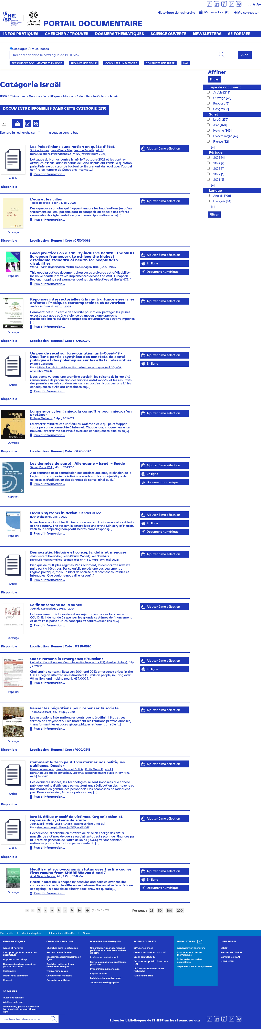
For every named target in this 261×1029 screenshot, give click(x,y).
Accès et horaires (13, 948)
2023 (217, 168)
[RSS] (209, 3)
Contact (87, 933)
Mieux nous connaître (15, 975)
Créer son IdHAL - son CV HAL (151, 952)
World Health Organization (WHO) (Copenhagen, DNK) (65, 267)
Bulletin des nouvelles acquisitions (189, 960)
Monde (68, 96)
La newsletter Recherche (191, 948)
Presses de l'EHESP (231, 952)
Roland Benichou (84, 823)
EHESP (224, 948)
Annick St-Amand (42, 306)
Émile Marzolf (94, 769)
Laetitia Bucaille (84, 150)
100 (169, 910)
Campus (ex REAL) (231, 957)
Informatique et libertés (61, 933)
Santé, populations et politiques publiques (108, 963)
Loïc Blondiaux (100, 556)
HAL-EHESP (227, 961)
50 (160, 910)
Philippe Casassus (41, 363)
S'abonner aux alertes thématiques (189, 953)
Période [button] (215, 152)
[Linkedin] (216, 3)
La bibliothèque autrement (105, 978)
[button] (211, 147)
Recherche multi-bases (59, 952)
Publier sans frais (143, 975)
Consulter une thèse (160, 63)
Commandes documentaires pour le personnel (19, 965)
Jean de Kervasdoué (43, 608)
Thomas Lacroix (40, 711)
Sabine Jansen (39, 150)
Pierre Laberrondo (42, 769)
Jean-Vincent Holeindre (45, 556)
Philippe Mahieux (41, 418)
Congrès (219, 109)
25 (151, 910)
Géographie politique (44, 96)
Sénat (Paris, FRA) (42, 467)
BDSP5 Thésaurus (12, 96)
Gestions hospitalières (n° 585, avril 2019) (63, 827)
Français (219, 201)
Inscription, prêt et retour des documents (20, 953)
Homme (219, 130)
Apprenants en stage (15, 959)
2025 (217, 157)
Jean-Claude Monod (76, 556)
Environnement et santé (104, 957)
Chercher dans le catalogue (62, 948)
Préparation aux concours (104, 969)
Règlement (9, 971)
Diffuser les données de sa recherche (149, 969)
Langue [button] (215, 190)
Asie (79, 96)
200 (180, 910)
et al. (99, 150)
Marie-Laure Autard (59, 823)
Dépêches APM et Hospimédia (194, 966)
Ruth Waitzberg (40, 516)
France (218, 141)
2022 (217, 174)
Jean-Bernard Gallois (69, 769)
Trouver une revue (84, 63)
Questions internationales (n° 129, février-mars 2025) (71, 153)
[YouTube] (231, 3)
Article (218, 92)
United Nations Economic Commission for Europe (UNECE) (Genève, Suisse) (79, 662)
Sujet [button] (213, 114)
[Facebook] (224, 3)
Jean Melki (37, 823)
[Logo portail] (21, 17)
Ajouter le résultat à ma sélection (17, 123)
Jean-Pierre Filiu (61, 150)
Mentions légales (31, 933)
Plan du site (6, 933)
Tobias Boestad (40, 202)
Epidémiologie (223, 136)
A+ (259, 4)
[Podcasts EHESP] (238, 3)
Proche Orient (96, 96)
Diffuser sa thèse (143, 948)
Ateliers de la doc (13, 1002)
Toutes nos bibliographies (104, 982)
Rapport (219, 103)
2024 (217, 163)
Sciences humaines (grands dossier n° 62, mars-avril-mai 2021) (78, 559)
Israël (114, 96)
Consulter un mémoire (121, 63)
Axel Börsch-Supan (42, 876)
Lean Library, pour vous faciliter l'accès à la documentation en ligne (21, 1009)
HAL (185, 63)
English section (98, 973)
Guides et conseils (13, 997)
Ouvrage (219, 98)
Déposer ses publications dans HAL (151, 962)
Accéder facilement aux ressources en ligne (60, 965)
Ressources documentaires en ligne (37, 63)
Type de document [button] (225, 87)
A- (250, 4)
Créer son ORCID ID (144, 957)
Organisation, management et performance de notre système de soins (108, 950)
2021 (217, 179)
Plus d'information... (49, 174)
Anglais (218, 195)
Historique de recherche (176, 12)
